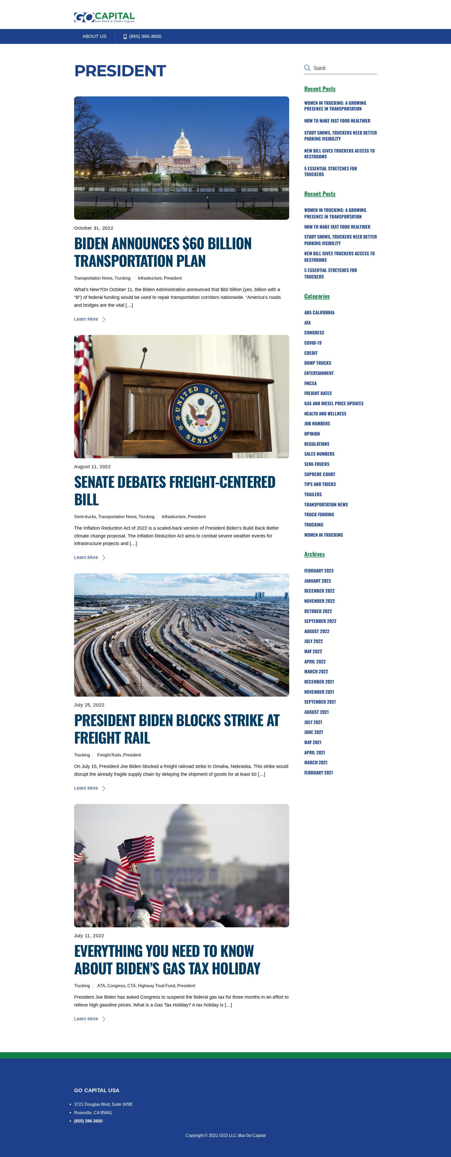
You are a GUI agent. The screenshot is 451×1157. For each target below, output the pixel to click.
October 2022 (318, 611)
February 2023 (319, 570)
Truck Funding (319, 514)
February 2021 (318, 772)
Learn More (86, 319)
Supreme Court (319, 474)
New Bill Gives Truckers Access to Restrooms (339, 153)
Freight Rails (109, 755)
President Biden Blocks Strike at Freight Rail (176, 728)
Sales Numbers (319, 453)
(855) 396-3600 (144, 36)
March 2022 (316, 671)
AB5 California (319, 312)
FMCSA (310, 383)
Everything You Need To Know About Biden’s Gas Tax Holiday (167, 959)
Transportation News (93, 278)
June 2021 (313, 732)
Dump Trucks (317, 363)
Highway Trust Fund (156, 985)
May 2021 (313, 742)
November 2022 (319, 601)
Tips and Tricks (320, 484)
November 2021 (319, 691)
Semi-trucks (85, 516)
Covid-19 (313, 342)
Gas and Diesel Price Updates (334, 403)
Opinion (312, 433)
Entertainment (319, 373)
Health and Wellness (325, 413)
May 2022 (313, 651)
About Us (94, 36)
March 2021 (316, 762)
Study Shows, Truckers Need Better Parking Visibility (340, 135)
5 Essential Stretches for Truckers (330, 171)
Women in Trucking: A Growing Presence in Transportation (335, 106)
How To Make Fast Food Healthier (337, 121)
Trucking (122, 278)
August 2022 (316, 631)
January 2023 (317, 580)
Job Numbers (317, 423)
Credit (311, 352)
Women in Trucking (323, 534)
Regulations (316, 443)
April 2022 (315, 661)
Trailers (313, 494)
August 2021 (316, 712)
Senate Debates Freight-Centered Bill (174, 490)
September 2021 (320, 701)
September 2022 (320, 621)
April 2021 (314, 752)
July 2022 (313, 641)
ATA (101, 985)
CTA (131, 985)
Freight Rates (318, 393)
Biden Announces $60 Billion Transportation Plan (163, 251)
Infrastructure (150, 278)
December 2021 (319, 681)
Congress (116, 985)
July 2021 (313, 722)
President (173, 278)
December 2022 (319, 590)
